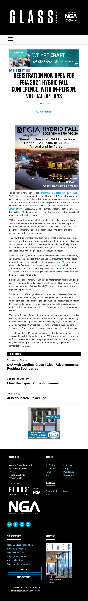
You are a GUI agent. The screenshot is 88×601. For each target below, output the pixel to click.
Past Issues (68, 472)
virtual (21, 209)
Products (67, 465)
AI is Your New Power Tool (27, 398)
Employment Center (16, 556)
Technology (13, 393)
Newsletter (68, 475)
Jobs (48, 494)
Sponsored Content (18, 360)
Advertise (24, 570)
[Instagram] (22, 524)
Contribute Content (25, 577)
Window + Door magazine (19, 564)
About (48, 475)
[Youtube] (9, 524)
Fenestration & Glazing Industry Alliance (58, 193)
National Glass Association (20, 545)
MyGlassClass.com (16, 552)
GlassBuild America (16, 548)
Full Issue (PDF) (53, 579)
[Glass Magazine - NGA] (43, 17)
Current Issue (52, 468)
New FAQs (61, 262)
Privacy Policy (33, 590)
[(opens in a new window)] (44, 58)
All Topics (50, 465)
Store (66, 491)
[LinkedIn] (28, 524)
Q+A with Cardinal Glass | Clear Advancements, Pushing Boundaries (43, 367)
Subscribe (50, 582)
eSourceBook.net (15, 560)
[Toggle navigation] (10, 39)
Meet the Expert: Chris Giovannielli (34, 383)
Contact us (14, 483)
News (48, 472)
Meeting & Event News (44, 112)
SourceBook (51, 491)
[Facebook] (15, 524)
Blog (65, 468)
